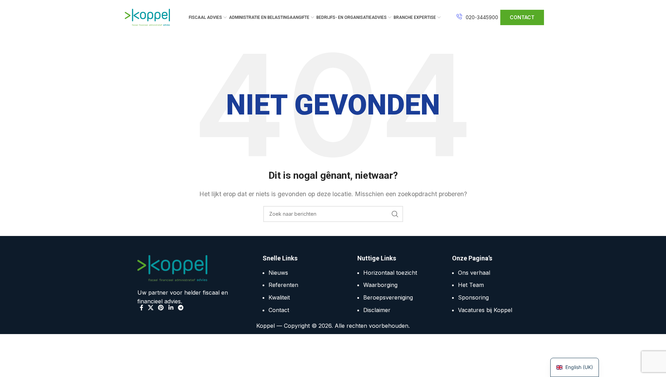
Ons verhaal (474, 272)
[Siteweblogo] (147, 16)
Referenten (283, 284)
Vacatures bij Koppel (485, 309)
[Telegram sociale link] (181, 307)
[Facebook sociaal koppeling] (141, 307)
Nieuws (278, 272)
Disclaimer (377, 309)
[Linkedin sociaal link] (171, 307)
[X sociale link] (151, 307)
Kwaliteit (279, 297)
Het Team (471, 284)
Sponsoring (473, 297)
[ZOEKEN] (395, 214)
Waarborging (380, 284)
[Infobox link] (477, 17)
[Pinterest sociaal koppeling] (161, 307)
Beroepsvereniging (388, 297)
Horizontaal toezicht (390, 272)
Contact (278, 309)
